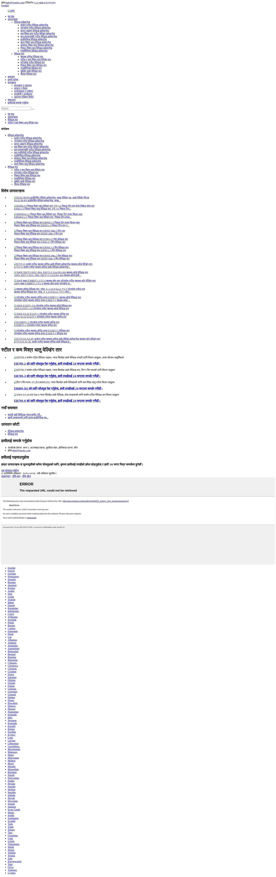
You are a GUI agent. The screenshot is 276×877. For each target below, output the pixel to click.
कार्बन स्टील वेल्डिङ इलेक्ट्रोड (34, 25)
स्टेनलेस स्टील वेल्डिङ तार (32, 62)
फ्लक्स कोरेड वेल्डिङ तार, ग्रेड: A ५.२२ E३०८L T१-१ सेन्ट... (42, 292)
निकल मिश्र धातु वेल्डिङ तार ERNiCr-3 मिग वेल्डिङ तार (40, 250)
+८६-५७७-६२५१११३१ (44, 2)
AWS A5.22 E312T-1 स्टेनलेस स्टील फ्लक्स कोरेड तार (40, 317)
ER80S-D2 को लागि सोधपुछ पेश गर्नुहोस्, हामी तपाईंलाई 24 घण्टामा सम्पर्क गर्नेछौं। (58, 388)
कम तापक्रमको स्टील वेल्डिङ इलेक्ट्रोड (38, 36)
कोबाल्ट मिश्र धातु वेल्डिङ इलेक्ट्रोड (37, 45)
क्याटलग (11, 99)
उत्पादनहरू (13, 19)
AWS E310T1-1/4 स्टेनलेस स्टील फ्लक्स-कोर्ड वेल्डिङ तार (41, 308)
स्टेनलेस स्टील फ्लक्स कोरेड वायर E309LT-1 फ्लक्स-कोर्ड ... (42, 300)
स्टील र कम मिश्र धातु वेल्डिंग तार (35, 59)
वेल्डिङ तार (19, 53)
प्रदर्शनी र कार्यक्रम (23, 94)
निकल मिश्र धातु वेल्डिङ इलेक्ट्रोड (36, 48)
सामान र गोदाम (20, 88)
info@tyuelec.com (15, 2)
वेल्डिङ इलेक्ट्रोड (22, 22)
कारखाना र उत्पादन (23, 85)
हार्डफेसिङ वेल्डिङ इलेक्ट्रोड (33, 39)
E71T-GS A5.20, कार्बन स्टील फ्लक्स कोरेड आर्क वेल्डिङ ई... (42, 341)
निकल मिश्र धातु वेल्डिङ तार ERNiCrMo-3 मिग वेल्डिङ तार (41, 258)
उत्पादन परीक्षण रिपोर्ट (24, 97)
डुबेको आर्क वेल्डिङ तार (31, 71)
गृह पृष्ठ (11, 16)
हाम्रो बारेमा (13, 79)
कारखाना (12, 82)
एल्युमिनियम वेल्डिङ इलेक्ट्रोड (33, 51)
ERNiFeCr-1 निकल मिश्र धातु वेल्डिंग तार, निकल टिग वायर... (42, 217)
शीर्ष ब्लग (16, 476)
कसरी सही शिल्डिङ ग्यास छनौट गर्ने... (25, 414)
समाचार (11, 76)
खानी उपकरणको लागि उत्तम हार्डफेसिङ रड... (28, 417)
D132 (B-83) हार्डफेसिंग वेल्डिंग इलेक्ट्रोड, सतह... (37, 200)
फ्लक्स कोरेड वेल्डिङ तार (31, 56)
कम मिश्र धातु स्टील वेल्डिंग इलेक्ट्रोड (37, 33)
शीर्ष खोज (26, 476)
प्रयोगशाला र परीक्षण (23, 91)
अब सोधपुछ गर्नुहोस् (10, 470)
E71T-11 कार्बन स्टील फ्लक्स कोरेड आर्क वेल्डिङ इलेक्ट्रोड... (42, 267)
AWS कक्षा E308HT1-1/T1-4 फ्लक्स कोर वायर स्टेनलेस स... (43, 283)
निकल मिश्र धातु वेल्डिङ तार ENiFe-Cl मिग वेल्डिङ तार (39, 242)
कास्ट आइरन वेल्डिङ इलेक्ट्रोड (34, 30)
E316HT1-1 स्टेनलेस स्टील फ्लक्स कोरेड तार (35, 325)
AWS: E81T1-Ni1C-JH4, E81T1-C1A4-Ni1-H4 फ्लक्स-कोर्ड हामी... (47, 275)
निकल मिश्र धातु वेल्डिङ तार (33, 65)
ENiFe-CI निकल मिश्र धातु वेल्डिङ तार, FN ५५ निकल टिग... (42, 208)
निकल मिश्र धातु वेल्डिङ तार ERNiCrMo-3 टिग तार (38, 233)
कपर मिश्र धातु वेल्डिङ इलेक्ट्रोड (35, 42)
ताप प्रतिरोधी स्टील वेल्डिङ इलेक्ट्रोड (31, 152)
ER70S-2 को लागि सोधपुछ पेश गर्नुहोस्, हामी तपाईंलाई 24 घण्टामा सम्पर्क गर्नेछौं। (57, 363)
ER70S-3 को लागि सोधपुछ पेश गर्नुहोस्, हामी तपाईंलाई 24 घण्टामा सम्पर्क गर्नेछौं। (57, 376)
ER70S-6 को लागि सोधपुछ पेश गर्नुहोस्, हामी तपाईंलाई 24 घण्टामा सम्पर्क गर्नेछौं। (57, 400)
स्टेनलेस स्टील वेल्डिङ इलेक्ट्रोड (35, 28)
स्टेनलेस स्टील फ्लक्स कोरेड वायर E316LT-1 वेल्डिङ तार (40, 333)
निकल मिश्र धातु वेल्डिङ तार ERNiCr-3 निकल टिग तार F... (41, 225)
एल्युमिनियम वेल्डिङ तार (31, 68)
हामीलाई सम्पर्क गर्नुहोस (18, 102)
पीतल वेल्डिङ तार (28, 74)
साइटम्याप (5, 476)
